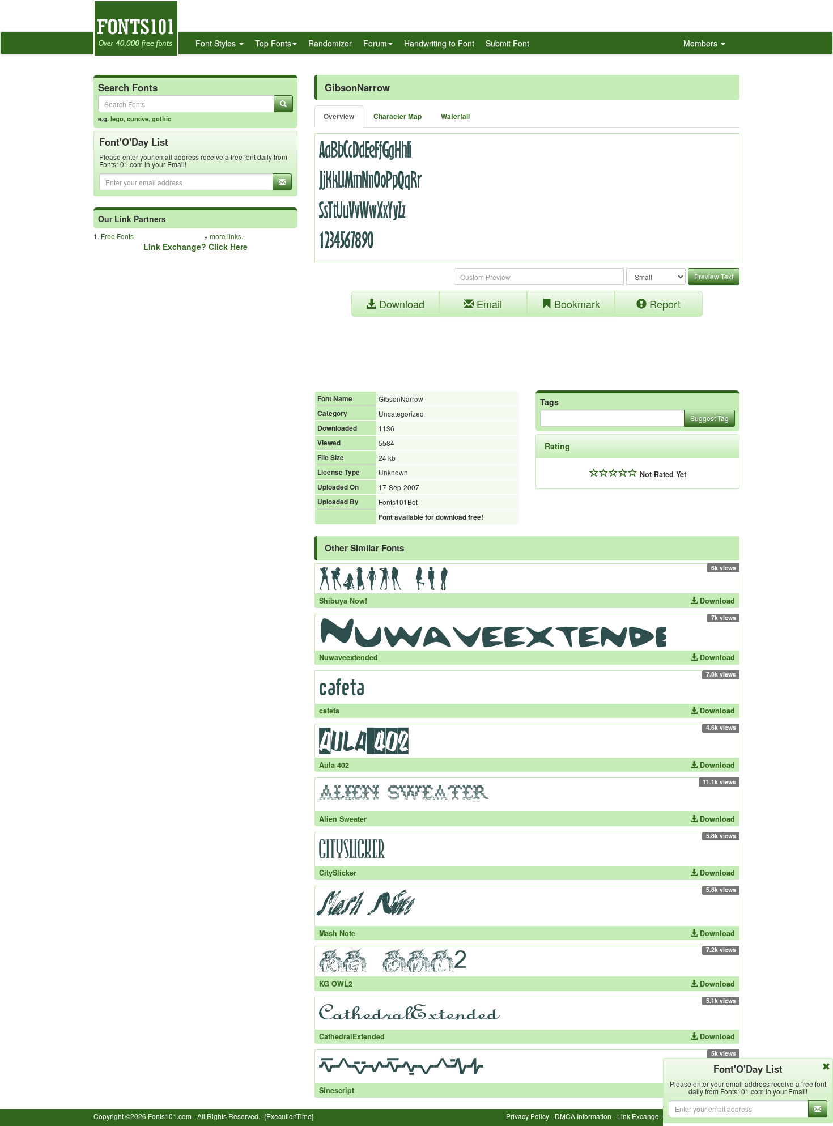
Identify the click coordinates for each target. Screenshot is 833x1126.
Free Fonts (117, 236)
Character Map (397, 116)
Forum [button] (375, 43)
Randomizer (330, 43)
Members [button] (701, 43)
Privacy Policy (527, 1116)
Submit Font (507, 43)
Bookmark (575, 303)
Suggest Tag (709, 418)
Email (488, 303)
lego (117, 118)
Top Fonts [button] (273, 43)
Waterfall (455, 116)
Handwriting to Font (439, 43)
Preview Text (713, 276)
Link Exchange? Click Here (195, 246)
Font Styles (217, 43)
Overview (339, 116)
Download (400, 303)
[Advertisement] (527, 347)
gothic (161, 118)
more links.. (227, 236)
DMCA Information (583, 1116)
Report (664, 303)
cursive (137, 118)
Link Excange (638, 1116)
